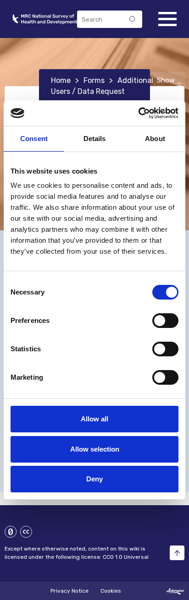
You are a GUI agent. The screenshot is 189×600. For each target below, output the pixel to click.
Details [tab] (94, 138)
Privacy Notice (70, 591)
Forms (94, 80)
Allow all (94, 419)
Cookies (110, 591)
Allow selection (94, 449)
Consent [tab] (34, 138)
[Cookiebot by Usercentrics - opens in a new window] (138, 113)
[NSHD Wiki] (44, 19)
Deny (94, 479)
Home (61, 80)
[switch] (165, 320)
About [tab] (155, 138)
